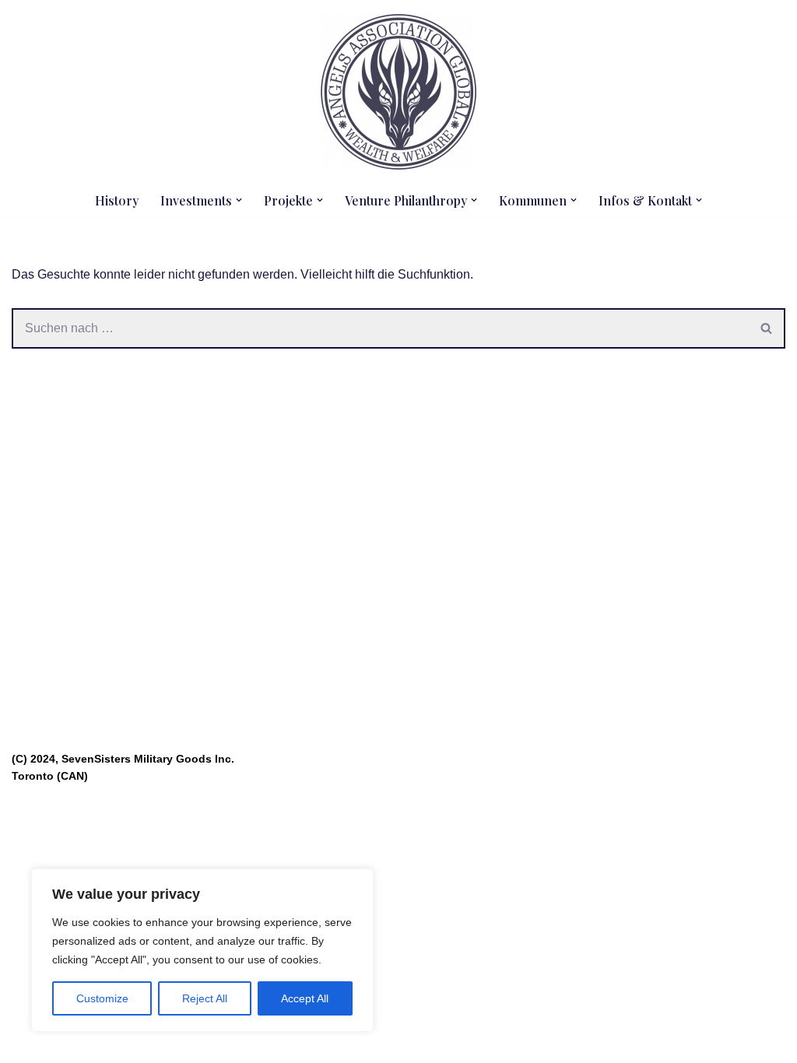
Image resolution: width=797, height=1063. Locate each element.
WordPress (167, 1043)
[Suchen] (767, 328)
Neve (26, 1043)
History (117, 200)
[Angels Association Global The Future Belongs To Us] (398, 92)
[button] (239, 200)
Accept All (304, 998)
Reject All (204, 998)
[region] (202, 950)
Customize (102, 998)
